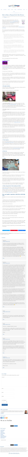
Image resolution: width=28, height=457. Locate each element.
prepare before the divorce (5, 67)
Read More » (2, 413)
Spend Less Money (3, 437)
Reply (3, 258)
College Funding (2, 430)
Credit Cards (2, 431)
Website (3, 396)
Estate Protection (2, 435)
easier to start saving (9, 192)
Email (3, 392)
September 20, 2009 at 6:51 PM (6, 241)
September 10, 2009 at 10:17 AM (6, 324)
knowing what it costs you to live (9, 142)
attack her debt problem (5, 188)
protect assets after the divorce (12, 104)
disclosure (5, 17)
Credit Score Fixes (3, 432)
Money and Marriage (3, 433)
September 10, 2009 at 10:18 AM (6, 311)
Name (3, 388)
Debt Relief (2, 434)
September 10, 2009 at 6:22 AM (6, 357)
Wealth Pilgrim (14, 2)
